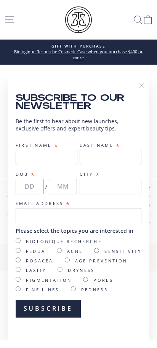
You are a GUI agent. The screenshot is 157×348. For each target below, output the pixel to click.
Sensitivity (122, 251)
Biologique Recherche (64, 241)
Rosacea (39, 261)
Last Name (100, 145)
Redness (94, 289)
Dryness (81, 270)
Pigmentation (49, 280)
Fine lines (42, 289)
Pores (103, 280)
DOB (26, 174)
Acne (75, 251)
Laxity (36, 270)
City (90, 174)
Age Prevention (101, 261)
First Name (37, 145)
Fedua (36, 251)
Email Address (43, 203)
